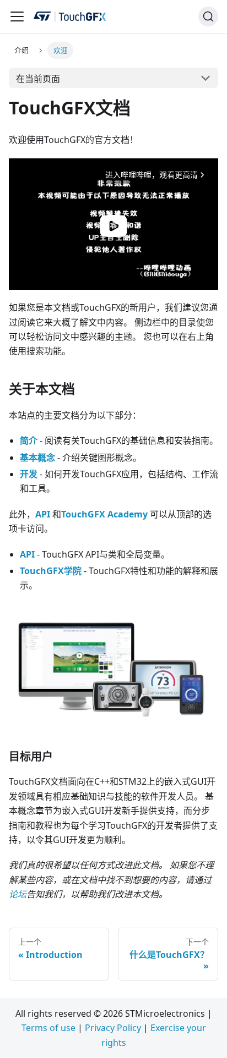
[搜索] (208, 16)
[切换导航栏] (17, 16)
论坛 (17, 894)
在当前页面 (38, 79)
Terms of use (48, 1028)
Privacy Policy (113, 1028)
